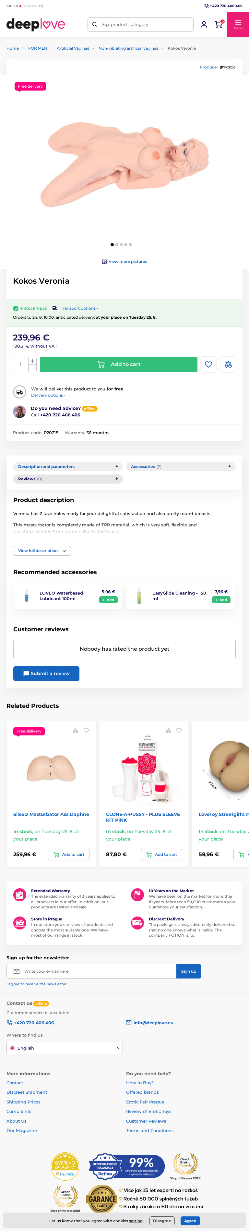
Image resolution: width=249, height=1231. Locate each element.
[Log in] (204, 24)
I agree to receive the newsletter (36, 984)
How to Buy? (140, 1082)
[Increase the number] (32, 361)
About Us (16, 1121)
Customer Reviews (146, 1121)
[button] (238, 24)
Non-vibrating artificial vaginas (128, 48)
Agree (190, 1220)
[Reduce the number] (32, 368)
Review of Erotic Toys (149, 1111)
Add (110, 599)
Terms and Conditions (150, 1130)
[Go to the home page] (35, 24)
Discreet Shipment (26, 1092)
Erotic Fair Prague (145, 1101)
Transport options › (79, 308)
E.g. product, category (125, 24)
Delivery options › (48, 395)
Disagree (162, 1220)
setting (136, 1220)
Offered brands (142, 1092)
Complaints (18, 1111)
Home (12, 48)
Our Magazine (21, 1130)
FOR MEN (37, 48)
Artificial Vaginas (73, 48)
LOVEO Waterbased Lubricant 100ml (61, 595)
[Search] (95, 24)
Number (21, 364)
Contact (14, 1082)
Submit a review (50, 673)
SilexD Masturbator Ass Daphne (51, 814)
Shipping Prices (23, 1101)
